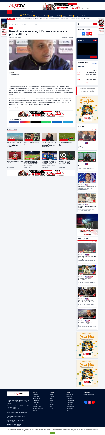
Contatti (15, 1)
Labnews (35, 404)
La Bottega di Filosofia (38, 402)
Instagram (25, 122)
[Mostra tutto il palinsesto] (87, 83)
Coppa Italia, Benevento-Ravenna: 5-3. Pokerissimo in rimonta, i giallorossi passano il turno (31, 163)
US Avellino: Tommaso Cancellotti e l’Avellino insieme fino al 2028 (65, 162)
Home (9, 11)
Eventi (51, 402)
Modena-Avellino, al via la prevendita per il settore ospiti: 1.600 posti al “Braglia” (14, 144)
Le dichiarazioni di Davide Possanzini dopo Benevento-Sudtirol (85, 280)
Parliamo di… (36, 408)
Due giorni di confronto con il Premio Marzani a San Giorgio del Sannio (86, 302)
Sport (52, 11)
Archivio (51, 389)
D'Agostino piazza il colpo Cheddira (87, 181)
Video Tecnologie (70, 401)
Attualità (30, 11)
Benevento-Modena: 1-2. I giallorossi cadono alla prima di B (67, 144)
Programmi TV (36, 393)
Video (67, 404)
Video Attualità (69, 393)
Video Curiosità (69, 402)
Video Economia (70, 395)
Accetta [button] (52, 433)
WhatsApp (46, 122)
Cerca (27, 1)
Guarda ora (93, 56)
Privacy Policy (36, 391)
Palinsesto (60, 11)
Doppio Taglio (36, 397)
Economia (38, 11)
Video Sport (69, 399)
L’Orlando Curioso (37, 401)
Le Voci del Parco (37, 406)
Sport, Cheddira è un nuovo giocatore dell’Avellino (31, 143)
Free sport (35, 399)
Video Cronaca (69, 389)
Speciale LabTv (36, 395)
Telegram (68, 122)
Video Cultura (69, 397)
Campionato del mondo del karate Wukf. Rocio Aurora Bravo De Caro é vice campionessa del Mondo (49, 163)
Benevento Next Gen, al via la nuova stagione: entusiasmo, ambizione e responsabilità (49, 144)
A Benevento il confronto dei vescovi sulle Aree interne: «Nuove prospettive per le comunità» (86, 324)
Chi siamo (9, 1)
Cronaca (15, 11)
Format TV (67, 11)
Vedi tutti (94, 63)
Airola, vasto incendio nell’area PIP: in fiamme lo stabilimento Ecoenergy (87, 258)
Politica (23, 11)
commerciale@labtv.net (15, 421)
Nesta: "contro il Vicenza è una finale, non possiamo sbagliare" (86, 161)
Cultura (46, 11)
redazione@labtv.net (11, 416)
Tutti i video (94, 124)
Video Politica (69, 391)
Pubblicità (21, 1)
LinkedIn (57, 122)
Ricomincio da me (37, 410)
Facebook (14, 122)
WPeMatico (17, 107)
